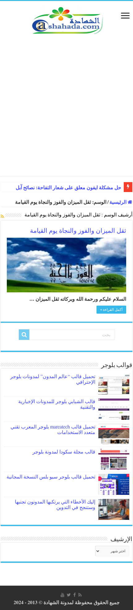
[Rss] (80, 595)
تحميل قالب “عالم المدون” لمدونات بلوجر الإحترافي (52, 379)
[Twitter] (68, 595)
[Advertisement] (66, 109)
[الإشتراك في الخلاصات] (2, 216)
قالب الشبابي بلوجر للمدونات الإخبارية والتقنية (56, 404)
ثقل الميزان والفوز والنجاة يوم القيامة (78, 230)
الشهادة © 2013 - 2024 (36, 602)
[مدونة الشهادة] (66, 19)
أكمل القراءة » (111, 309)
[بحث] (24, 334)
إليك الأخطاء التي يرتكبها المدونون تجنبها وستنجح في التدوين (55, 504)
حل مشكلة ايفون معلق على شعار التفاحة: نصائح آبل (68, 187)
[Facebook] (74, 595)
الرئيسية (118, 201)
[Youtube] (62, 595)
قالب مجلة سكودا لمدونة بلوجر (63, 451)
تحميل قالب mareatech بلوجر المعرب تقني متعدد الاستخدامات (53, 429)
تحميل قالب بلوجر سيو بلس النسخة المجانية (50, 476)
